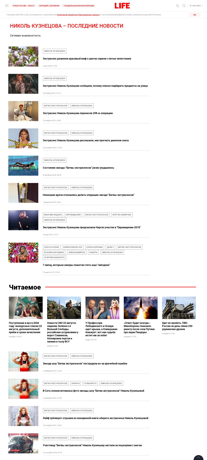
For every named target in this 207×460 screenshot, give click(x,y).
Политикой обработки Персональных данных (78, 14)
